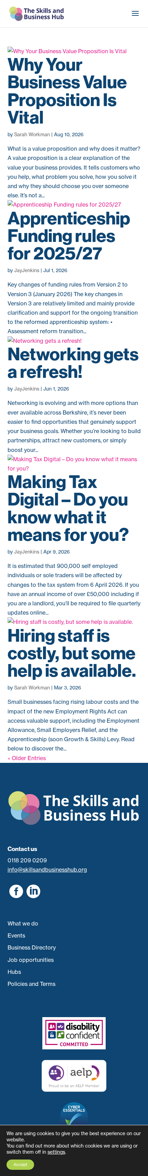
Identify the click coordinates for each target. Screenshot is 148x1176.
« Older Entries (27, 758)
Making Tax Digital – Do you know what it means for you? (68, 508)
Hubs (14, 971)
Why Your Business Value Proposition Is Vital (67, 91)
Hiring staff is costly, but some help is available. (72, 653)
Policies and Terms (31, 983)
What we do (23, 923)
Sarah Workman (32, 134)
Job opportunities (31, 959)
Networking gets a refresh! (73, 363)
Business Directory (32, 947)
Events (16, 935)
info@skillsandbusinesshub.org (47, 869)
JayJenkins (26, 270)
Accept (20, 1164)
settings (56, 1152)
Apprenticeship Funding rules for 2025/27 (69, 236)
